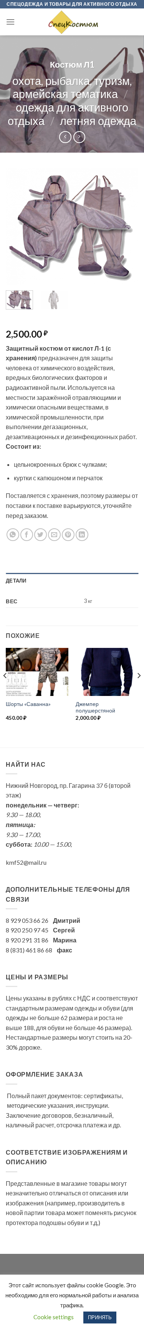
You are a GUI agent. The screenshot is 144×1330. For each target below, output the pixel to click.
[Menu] (10, 21)
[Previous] (18, 226)
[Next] (126, 226)
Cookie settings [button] (53, 1316)
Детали (16, 581)
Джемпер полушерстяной (95, 707)
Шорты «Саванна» (28, 704)
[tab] (72, 580)
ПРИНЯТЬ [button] (100, 1317)
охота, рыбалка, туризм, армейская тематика (72, 87)
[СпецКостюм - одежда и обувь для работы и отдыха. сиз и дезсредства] (72, 21)
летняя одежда (98, 120)
